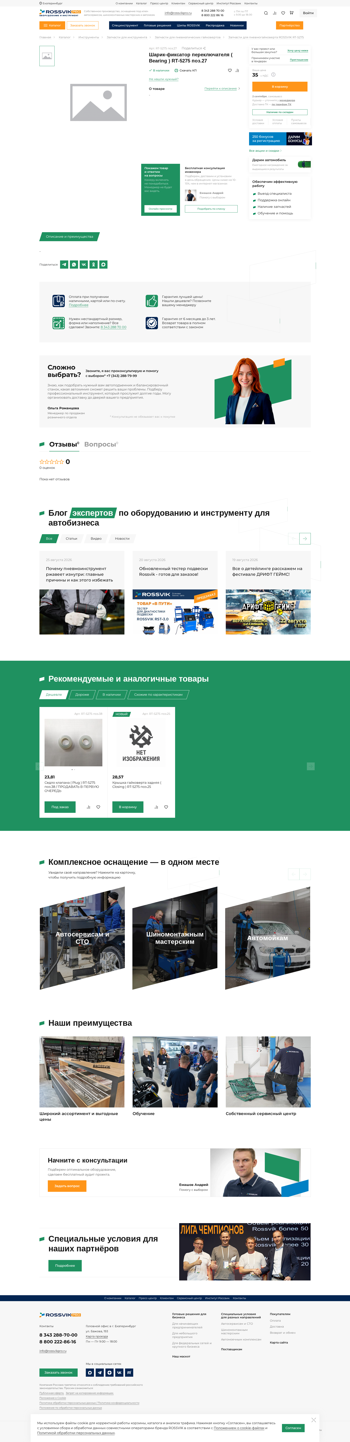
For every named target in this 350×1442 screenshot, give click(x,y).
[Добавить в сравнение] (237, 70)
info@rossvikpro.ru (52, 1351)
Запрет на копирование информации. (90, 1392)
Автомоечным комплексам (241, 1339)
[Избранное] (283, 13)
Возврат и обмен (282, 1333)
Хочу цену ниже (297, 50)
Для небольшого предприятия (184, 1335)
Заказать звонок (59, 1372)
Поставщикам (231, 1349)
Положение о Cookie (52, 1397)
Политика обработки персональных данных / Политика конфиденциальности (89, 1402)
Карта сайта (279, 1342)
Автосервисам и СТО (237, 1324)
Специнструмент (125, 25)
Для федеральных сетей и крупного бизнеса (192, 1345)
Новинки (237, 25)
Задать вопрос (67, 1186)
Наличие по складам (279, 112)
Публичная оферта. (51, 1392)
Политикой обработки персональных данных (76, 1433)
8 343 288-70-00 (58, 1335)
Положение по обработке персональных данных (70, 1407)
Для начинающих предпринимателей (187, 1325)
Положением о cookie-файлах (239, 1428)
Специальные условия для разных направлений (241, 1316)
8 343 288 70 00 (212, 10)
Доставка (277, 1326)
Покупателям (280, 1314)
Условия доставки (258, 121)
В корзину (280, 86)
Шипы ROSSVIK (188, 25)
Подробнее (78, 305)
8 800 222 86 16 (212, 15)
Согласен (293, 1428)
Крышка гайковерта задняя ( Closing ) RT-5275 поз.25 (136, 785)
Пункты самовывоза (298, 121)
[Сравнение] (274, 13)
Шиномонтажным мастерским (234, 1331)
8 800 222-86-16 (57, 1342)
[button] (305, 538)
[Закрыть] (314, 1420)
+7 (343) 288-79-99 (121, 376)
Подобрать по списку (211, 208)
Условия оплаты (277, 121)
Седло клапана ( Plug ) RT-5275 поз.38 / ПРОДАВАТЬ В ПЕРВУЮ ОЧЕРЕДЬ (72, 787)
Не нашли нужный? (164, 79)
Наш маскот (181, 1356)
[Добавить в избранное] (229, 70)
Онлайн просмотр (160, 208)
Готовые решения (157, 25)
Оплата (275, 1320)
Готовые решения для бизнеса (189, 1316)
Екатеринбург (53, 3)
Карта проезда (97, 1336)
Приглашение (299, 59)
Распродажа (215, 25)
